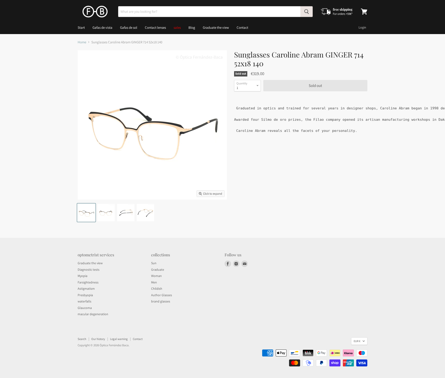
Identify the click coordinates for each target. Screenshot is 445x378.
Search (82, 339)
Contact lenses (155, 27)
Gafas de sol (128, 27)
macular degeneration (93, 314)
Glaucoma (85, 308)
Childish (156, 288)
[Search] (306, 11)
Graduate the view (216, 27)
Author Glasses (161, 295)
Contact (242, 27)
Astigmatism (86, 288)
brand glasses (160, 301)
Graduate (157, 269)
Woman (156, 276)
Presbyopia (85, 295)
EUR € (357, 341)
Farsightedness (88, 282)
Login (362, 27)
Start (81, 27)
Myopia (82, 276)
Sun (153, 263)
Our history (98, 339)
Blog (191, 27)
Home (82, 42)
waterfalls (84, 301)
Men (154, 282)
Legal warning (119, 339)
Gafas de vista (102, 27)
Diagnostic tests (88, 269)
